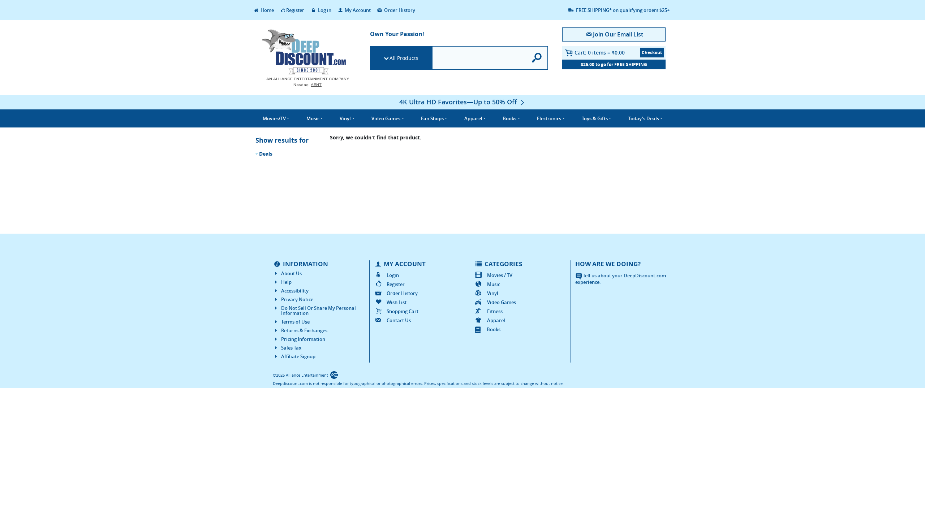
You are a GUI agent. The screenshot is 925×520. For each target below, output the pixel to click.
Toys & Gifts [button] (595, 118)
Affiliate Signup (298, 356)
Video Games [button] (385, 118)
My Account (357, 10)
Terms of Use (295, 321)
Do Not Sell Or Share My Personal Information (318, 311)
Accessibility (295, 290)
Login (393, 275)
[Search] (537, 58)
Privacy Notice (297, 299)
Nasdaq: (307, 84)
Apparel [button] (473, 118)
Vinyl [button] (345, 118)
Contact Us (399, 320)
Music (493, 284)
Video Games (501, 302)
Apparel (496, 320)
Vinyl (492, 293)
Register (295, 10)
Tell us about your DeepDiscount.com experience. (620, 279)
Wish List (396, 302)
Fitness (495, 311)
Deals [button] (643, 118)
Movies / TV (499, 275)
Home (266, 10)
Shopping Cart (402, 311)
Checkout (652, 52)
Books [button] (509, 118)
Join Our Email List (618, 34)
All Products (404, 58)
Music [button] (312, 118)
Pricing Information (303, 339)
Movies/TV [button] (274, 118)
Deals (265, 153)
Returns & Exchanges (304, 330)
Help (286, 282)
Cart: (600, 52)
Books (493, 329)
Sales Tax (291, 347)
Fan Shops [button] (432, 118)
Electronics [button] (549, 118)
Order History (399, 10)
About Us (291, 273)
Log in (324, 10)
